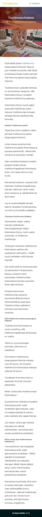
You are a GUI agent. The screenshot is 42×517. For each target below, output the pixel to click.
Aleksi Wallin (19, 513)
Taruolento (10, 3)
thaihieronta (28, 63)
